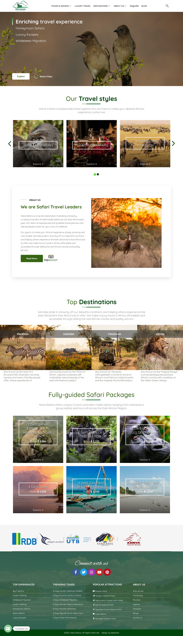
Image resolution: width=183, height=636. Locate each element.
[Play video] (36, 76)
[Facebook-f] (75, 572)
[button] (167, 5)
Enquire (134, 6)
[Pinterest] (107, 572)
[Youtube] (99, 572)
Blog (144, 6)
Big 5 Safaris (25, 36)
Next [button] (12, 171)
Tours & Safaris (60, 6)
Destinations (101, 6)
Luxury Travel (83, 6)
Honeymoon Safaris (30, 55)
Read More (31, 258)
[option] (38, 143)
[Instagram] (91, 572)
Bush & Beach (26, 42)
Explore (21, 76)
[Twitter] (83, 572)
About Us (119, 6)
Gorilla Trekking (27, 48)
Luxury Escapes (27, 61)
